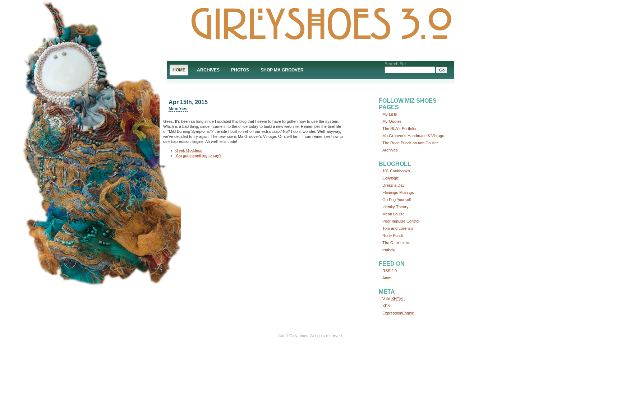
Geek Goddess (188, 150)
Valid (393, 299)
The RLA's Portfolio (399, 128)
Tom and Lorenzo (397, 228)
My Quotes (392, 121)
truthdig (388, 250)
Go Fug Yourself (396, 199)
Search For (395, 63)
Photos (240, 70)
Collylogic (390, 178)
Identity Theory (395, 207)
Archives (208, 70)
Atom (386, 278)
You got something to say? (198, 155)
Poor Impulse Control (400, 221)
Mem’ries (178, 108)
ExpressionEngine (398, 313)
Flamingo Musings (398, 192)
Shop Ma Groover (282, 70)
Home (178, 70)
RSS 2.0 (389, 271)
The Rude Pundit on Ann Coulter (410, 143)
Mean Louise (393, 214)
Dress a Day (393, 185)
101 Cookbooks (396, 171)
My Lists (389, 114)
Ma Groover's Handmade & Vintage (413, 136)
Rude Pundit (393, 235)
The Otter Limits (396, 243)
